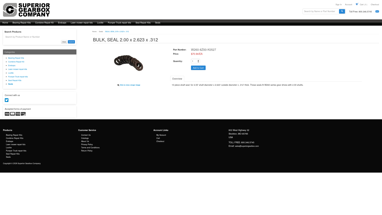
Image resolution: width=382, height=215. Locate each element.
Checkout (375, 4)
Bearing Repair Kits (22, 22)
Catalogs (85, 138)
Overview (177, 78)
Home (5, 22)
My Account (161, 135)
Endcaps (62, 22)
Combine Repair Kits (14, 138)
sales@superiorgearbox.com (247, 146)
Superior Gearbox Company (20, 16)
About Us (85, 141)
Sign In (339, 4)
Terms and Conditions (90, 147)
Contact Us (86, 135)
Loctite (100, 22)
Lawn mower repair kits (82, 22)
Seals (157, 22)
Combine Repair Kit (44, 22)
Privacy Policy (87, 144)
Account (348, 4)
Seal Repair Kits (143, 22)
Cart (363, 4)
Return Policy (86, 150)
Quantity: (178, 61)
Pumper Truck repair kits (119, 22)
